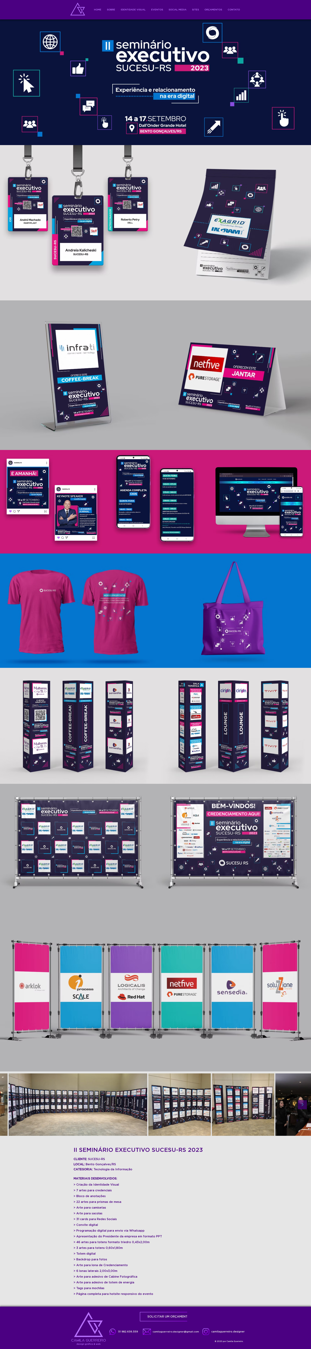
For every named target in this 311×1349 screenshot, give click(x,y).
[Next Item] (302, 1104)
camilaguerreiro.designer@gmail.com (176, 1331)
